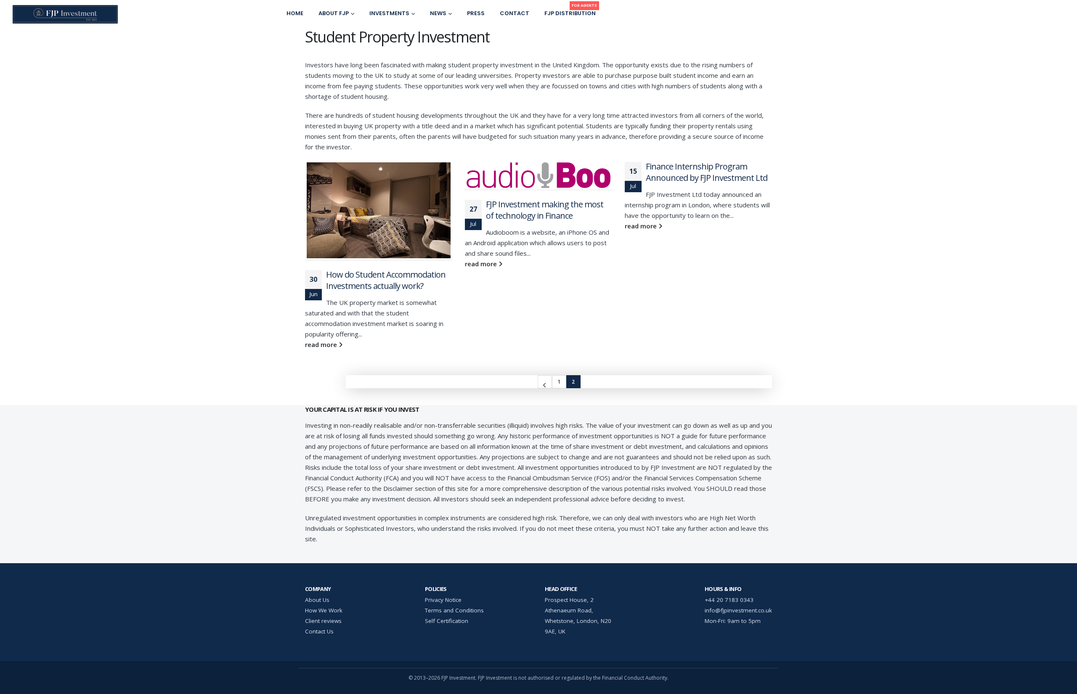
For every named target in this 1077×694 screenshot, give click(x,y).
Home (294, 13)
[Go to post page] (378, 211)
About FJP (333, 13)
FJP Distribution (570, 11)
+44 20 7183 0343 (729, 600)
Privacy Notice (443, 600)
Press (476, 13)
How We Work (323, 610)
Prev (545, 381)
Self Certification (446, 621)
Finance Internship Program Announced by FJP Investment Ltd (706, 172)
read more (322, 344)
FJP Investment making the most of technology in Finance (544, 210)
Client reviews (323, 621)
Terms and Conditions (454, 610)
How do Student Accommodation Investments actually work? (386, 280)
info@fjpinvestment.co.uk (738, 610)
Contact (514, 13)
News (438, 13)
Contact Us (319, 631)
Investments (389, 13)
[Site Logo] (65, 14)
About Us (317, 600)
